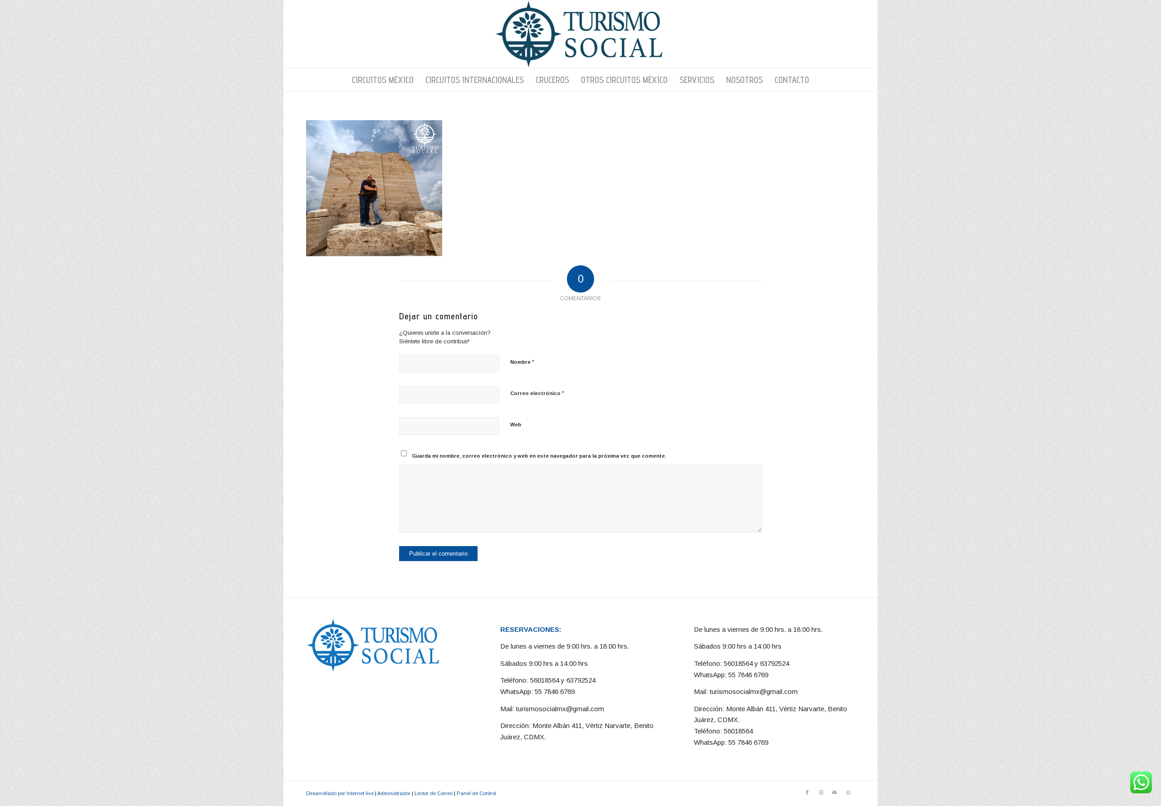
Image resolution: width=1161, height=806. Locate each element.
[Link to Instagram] (821, 792)
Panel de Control (476, 793)
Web (515, 424)
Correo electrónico (537, 393)
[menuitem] (383, 79)
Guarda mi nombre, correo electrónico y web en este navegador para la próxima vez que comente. (539, 456)
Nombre (522, 361)
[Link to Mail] (834, 792)
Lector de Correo (434, 793)
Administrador (393, 793)
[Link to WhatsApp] (848, 792)
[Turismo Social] (580, 34)
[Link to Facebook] (807, 792)
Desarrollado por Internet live (340, 793)
